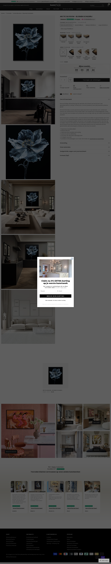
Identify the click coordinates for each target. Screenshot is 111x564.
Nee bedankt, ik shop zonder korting (55, 300)
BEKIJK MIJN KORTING (55, 296)
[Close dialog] (72, 259)
